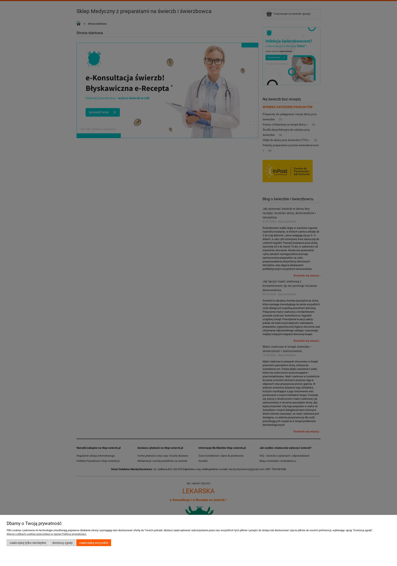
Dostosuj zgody (62, 542)
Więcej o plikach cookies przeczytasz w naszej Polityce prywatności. (47, 534)
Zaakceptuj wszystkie (93, 542)
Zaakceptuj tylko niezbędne (28, 542)
